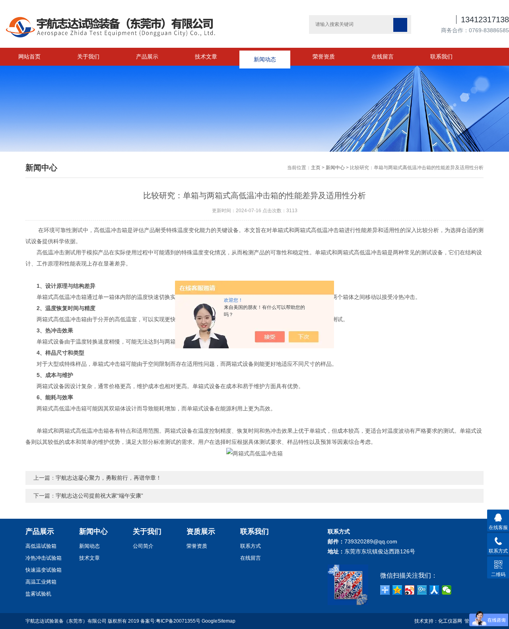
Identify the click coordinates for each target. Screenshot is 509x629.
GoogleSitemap (218, 621)
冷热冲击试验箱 (43, 558)
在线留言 (382, 56)
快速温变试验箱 (43, 570)
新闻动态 (265, 56)
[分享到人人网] (434, 590)
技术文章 (206, 56)
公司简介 (143, 546)
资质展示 (201, 531)
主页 (316, 167)
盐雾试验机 (38, 594)
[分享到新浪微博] (410, 590)
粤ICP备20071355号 (178, 621)
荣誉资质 (324, 56)
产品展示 (147, 56)
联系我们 (441, 56)
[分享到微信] (447, 590)
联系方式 (250, 546)
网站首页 (29, 56)
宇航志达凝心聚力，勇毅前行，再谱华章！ (108, 478)
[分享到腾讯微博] (422, 590)
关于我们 (88, 56)
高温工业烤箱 (40, 582)
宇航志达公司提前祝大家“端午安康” (99, 495)
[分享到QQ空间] (397, 590)
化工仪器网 (450, 621)
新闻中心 (335, 167)
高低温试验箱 (40, 546)
